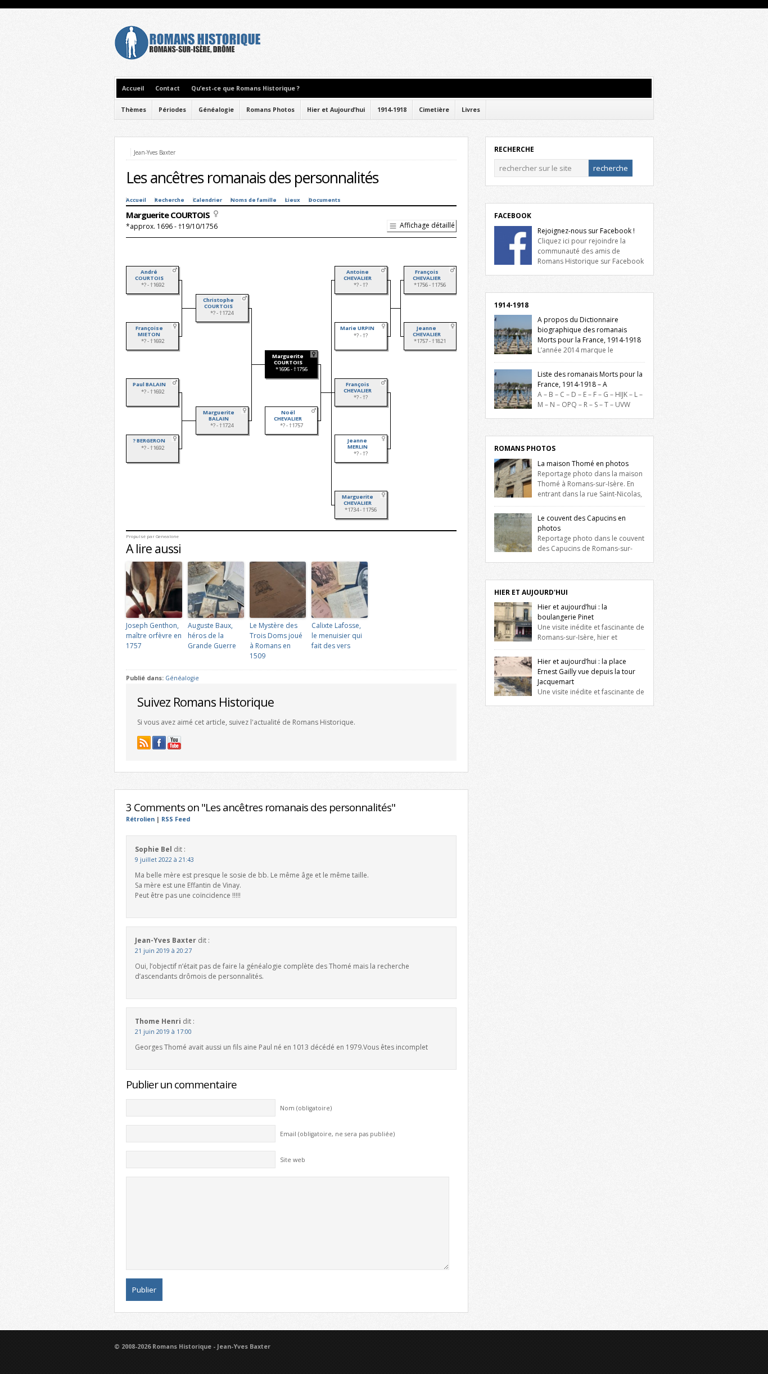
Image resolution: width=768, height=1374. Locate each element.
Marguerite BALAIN (218, 415)
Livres (471, 110)
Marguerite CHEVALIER (357, 500)
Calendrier (207, 200)
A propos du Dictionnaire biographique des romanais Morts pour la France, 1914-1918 (589, 330)
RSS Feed (175, 819)
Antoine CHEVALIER (358, 275)
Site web (292, 1160)
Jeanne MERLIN (357, 443)
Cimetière (434, 110)
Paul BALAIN (149, 384)
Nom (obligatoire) (306, 1108)
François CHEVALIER (358, 387)
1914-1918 (391, 110)
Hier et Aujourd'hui (531, 592)
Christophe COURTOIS (218, 303)
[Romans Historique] (187, 57)
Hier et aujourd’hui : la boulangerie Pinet (572, 612)
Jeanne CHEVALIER (427, 331)
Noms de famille (254, 200)
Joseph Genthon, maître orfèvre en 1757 (154, 635)
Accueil (133, 88)
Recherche (169, 200)
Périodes (172, 110)
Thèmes (133, 110)
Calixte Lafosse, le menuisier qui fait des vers (336, 635)
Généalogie (216, 110)
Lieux (292, 200)
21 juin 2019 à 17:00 (163, 1032)
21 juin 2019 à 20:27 (163, 951)
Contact (167, 88)
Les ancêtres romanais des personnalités (252, 178)
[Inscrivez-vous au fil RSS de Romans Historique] (144, 742)
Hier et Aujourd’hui (336, 110)
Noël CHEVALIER (288, 415)
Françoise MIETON (149, 331)
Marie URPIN (357, 328)
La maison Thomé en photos (583, 463)
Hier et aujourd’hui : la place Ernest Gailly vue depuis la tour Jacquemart (586, 671)
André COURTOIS (149, 275)
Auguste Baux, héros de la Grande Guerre (212, 635)
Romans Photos (270, 110)
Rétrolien (140, 819)
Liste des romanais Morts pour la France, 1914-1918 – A (590, 379)
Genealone (167, 536)
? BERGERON (149, 440)
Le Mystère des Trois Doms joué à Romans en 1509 (276, 641)
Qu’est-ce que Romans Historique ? (245, 88)
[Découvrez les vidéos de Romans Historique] (174, 742)
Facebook (512, 215)
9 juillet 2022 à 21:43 (164, 860)
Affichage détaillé (427, 225)
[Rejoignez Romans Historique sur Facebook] (159, 742)
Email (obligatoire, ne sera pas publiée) (337, 1134)
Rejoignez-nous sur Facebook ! (586, 231)
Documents (325, 200)
